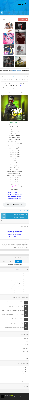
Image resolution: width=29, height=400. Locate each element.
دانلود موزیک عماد (6, 246)
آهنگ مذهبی (25, 348)
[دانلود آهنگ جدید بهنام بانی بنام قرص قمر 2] (20, 61)
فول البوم (26, 345)
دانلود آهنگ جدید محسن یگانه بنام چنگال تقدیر (18, 286)
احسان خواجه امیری (23, 372)
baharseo (11, 395)
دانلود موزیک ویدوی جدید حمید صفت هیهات (19, 278)
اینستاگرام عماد (18, 244)
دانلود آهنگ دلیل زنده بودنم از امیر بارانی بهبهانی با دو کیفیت (13, 310)
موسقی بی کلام (25, 355)
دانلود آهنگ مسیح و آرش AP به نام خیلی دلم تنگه (18, 284)
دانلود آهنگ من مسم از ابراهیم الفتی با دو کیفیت (15, 302)
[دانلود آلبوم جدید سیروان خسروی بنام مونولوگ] (20, 27)
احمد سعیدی (25, 374)
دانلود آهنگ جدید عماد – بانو (13, 186)
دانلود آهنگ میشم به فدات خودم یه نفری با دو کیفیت (14, 327)
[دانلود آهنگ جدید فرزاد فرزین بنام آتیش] (8, 49)
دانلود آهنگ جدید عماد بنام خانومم (14, 196)
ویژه (27, 358)
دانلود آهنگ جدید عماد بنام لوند (14, 198)
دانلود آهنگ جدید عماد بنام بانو (18, 77)
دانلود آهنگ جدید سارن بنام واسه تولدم (20, 274)
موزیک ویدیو (25, 351)
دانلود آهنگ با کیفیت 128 (20, 214)
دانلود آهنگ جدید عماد (23, 246)
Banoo (21, 86)
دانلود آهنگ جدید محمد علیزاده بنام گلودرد (19, 290)
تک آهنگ (14, 70)
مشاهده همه (3, 20)
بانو (12, 88)
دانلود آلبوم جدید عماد (6, 244)
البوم (27, 341)
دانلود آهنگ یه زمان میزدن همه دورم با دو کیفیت (15, 323)
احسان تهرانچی (24, 370)
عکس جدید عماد (25, 247)
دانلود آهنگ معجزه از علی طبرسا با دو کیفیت (16, 319)
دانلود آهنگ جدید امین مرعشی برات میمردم (19, 280)
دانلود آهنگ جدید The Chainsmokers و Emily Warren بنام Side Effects (14, 276)
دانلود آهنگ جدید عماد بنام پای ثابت (14, 192)
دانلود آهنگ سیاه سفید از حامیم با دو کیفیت (16, 306)
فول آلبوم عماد (15, 247)
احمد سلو (25, 376)
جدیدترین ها (18, 79)
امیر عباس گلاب (24, 382)
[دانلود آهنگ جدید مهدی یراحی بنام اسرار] (20, 49)
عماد (13, 92)
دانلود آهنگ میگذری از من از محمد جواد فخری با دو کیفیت (13, 314)
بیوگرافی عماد (13, 244)
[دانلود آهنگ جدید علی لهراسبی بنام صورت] (8, 38)
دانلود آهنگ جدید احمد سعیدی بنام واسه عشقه (18, 292)
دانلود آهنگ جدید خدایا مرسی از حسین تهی (19, 282)
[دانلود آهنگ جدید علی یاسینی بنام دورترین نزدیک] (8, 61)
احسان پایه (25, 368)
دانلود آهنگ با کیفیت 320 (20, 217)
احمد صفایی (25, 378)
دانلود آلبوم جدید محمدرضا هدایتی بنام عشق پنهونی (18, 288)
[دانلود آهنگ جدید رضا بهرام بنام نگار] (20, 38)
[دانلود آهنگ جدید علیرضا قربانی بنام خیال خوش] (8, 27)
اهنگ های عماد (25, 244)
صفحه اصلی (19, 70)
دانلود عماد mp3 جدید (14, 246)
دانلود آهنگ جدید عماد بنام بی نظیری (14, 194)
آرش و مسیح (24, 380)
